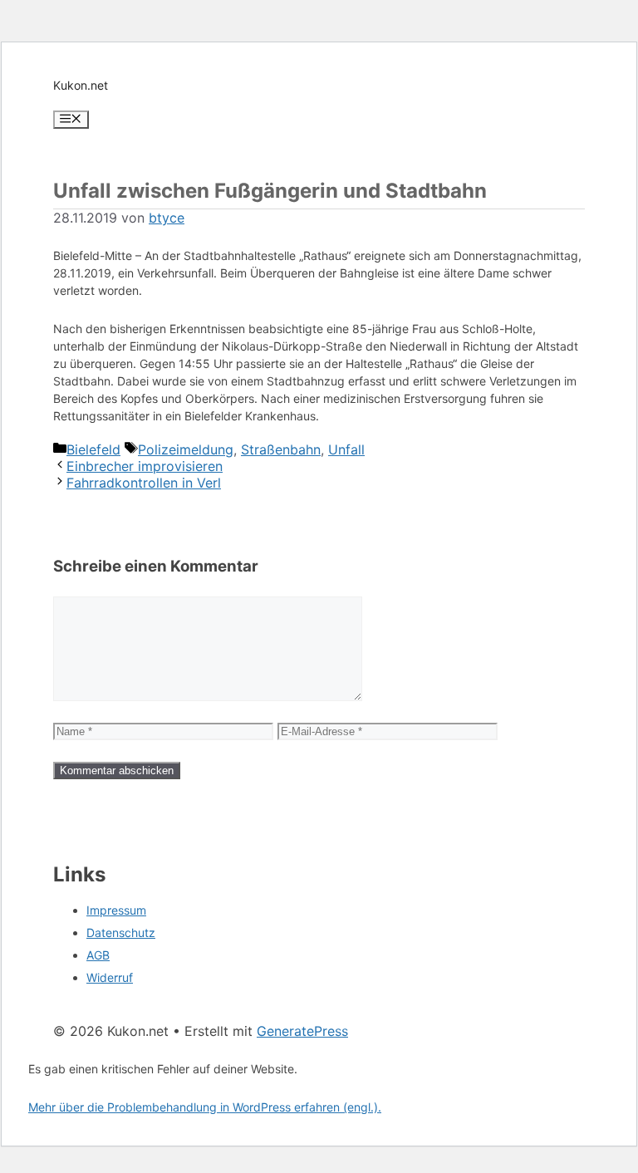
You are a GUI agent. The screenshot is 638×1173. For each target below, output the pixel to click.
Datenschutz (120, 932)
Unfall (346, 449)
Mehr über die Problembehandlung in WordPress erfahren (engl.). (204, 1107)
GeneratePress (302, 1031)
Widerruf (109, 977)
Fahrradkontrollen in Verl (143, 482)
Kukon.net (80, 85)
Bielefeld (93, 449)
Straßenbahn (281, 449)
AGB (98, 955)
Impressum (116, 910)
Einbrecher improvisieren (144, 466)
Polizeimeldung (185, 449)
